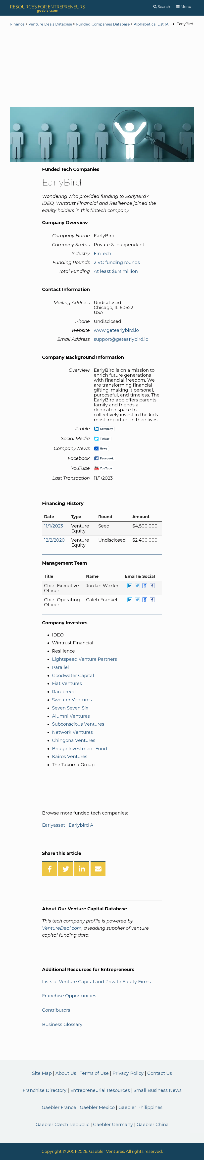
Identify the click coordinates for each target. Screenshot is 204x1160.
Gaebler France (59, 1107)
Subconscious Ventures (78, 724)
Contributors (56, 1010)
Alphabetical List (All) (153, 24)
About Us (65, 1073)
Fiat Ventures (67, 683)
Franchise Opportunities (69, 996)
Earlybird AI (82, 825)
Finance (17, 24)
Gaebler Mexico (97, 1107)
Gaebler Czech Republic (62, 1124)
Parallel (60, 667)
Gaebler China (153, 1124)
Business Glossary (62, 1024)
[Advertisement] (102, 67)
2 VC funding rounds (117, 262)
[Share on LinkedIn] (81, 868)
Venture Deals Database (50, 24)
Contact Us (159, 1073)
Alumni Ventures (71, 716)
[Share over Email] (98, 868)
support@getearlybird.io (121, 339)
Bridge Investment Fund (79, 748)
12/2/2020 (54, 540)
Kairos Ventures (69, 756)
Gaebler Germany (113, 1124)
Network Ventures (72, 732)
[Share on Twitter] (65, 868)
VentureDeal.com (62, 928)
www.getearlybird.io (116, 330)
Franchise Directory (44, 1090)
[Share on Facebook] (49, 868)
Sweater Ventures (72, 700)
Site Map (42, 1073)
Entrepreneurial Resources (100, 1090)
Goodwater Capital (73, 675)
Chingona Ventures (73, 740)
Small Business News (158, 1090)
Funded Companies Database (103, 24)
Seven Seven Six (70, 708)
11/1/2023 (53, 526)
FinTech (102, 253)
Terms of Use (94, 1073)
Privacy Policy (128, 1073)
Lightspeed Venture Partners (84, 659)
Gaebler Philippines (140, 1107)
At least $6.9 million (116, 271)
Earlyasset (53, 825)
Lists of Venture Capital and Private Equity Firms (96, 981)
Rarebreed (64, 691)
